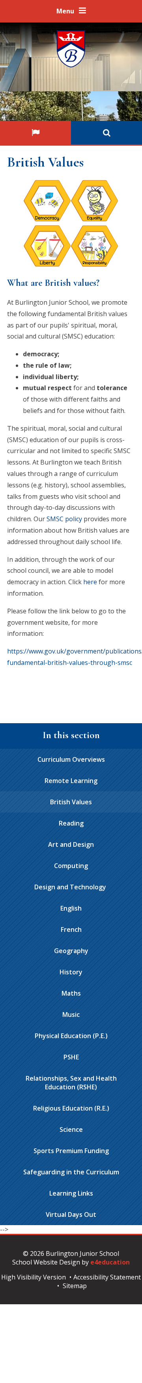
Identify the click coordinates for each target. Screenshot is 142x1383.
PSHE (71, 1057)
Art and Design (71, 844)
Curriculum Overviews (71, 759)
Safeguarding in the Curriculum (71, 1172)
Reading (71, 823)
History (71, 972)
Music (71, 1014)
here (91, 582)
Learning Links (71, 1193)
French (71, 929)
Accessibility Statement (107, 1277)
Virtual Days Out (71, 1214)
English (71, 908)
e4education (110, 1262)
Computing (71, 865)
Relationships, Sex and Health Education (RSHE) (71, 1082)
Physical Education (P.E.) (71, 1035)
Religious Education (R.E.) (71, 1108)
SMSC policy (64, 519)
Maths (71, 993)
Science (71, 1129)
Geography (71, 950)
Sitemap (75, 1285)
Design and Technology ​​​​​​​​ (71, 887)
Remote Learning (71, 780)
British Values (71, 802)
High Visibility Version (33, 1277)
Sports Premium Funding (71, 1150)
